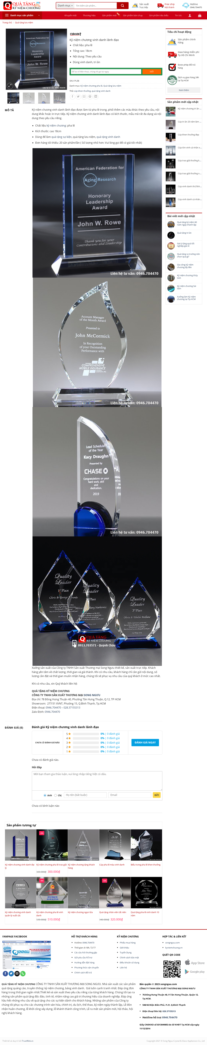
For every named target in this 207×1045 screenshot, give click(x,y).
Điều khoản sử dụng (129, 962)
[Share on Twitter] (78, 96)
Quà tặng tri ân (184, 233)
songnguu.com (172, 942)
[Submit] (122, 5)
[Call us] (23, 973)
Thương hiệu (89, 15)
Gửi (156, 795)
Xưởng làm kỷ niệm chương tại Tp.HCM (186, 298)
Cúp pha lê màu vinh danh (112, 864)
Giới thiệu (124, 947)
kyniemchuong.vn (174, 947)
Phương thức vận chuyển (86, 967)
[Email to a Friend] (84, 96)
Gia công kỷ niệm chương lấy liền (185, 266)
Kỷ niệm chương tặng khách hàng (81, 866)
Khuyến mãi (70, 15)
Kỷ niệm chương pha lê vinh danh (49, 914)
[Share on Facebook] (72, 96)
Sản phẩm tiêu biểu (159, 15)
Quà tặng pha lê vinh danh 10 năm (145, 914)
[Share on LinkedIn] (95, 96)
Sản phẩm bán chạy (133, 15)
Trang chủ (7, 22)
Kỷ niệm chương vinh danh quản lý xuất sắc (18, 914)
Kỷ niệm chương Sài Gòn (186, 287)
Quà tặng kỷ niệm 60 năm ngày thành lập (187, 223)
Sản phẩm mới (109, 15)
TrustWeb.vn (27, 1041)
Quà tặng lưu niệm (24, 22)
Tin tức (178, 15)
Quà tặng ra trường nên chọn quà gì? (188, 255)
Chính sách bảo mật (129, 957)
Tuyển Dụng (125, 952)
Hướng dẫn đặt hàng (84, 962)
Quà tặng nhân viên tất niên (112, 912)
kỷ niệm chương (56, 125)
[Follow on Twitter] (11, 973)
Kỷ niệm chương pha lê (91, 85)
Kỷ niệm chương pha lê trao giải (51, 864)
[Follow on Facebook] (5, 973)
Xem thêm (184, 90)
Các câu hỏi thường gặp (85, 952)
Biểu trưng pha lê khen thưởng (145, 864)
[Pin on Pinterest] (90, 96)
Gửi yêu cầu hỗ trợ (83, 957)
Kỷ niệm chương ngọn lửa (80, 912)
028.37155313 (72, 707)
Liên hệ (123, 967)
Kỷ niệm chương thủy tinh (187, 276)
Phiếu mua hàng (128, 942)
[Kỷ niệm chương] (76, 34)
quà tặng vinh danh (101, 90)
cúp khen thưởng (82, 90)
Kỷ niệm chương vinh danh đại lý (19, 866)
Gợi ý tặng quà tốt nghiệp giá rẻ (185, 244)
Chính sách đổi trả (83, 972)
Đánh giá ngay (145, 742)
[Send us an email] (17, 973)
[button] (22, 15)
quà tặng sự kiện (61, 137)
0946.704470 (53, 707)
